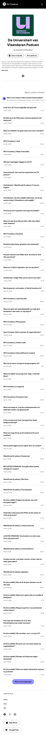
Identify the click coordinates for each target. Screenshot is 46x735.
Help (4, 708)
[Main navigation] (42, 4)
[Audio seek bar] (23, 102)
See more (5, 70)
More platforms (32, 56)
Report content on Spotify (34, 92)
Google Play (14, 730)
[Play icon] (4, 98)
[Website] (23, 76)
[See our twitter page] (10, 714)
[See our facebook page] (4, 714)
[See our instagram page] (15, 714)
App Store (13, 722)
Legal (4, 704)
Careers (5, 699)
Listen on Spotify (16, 56)
